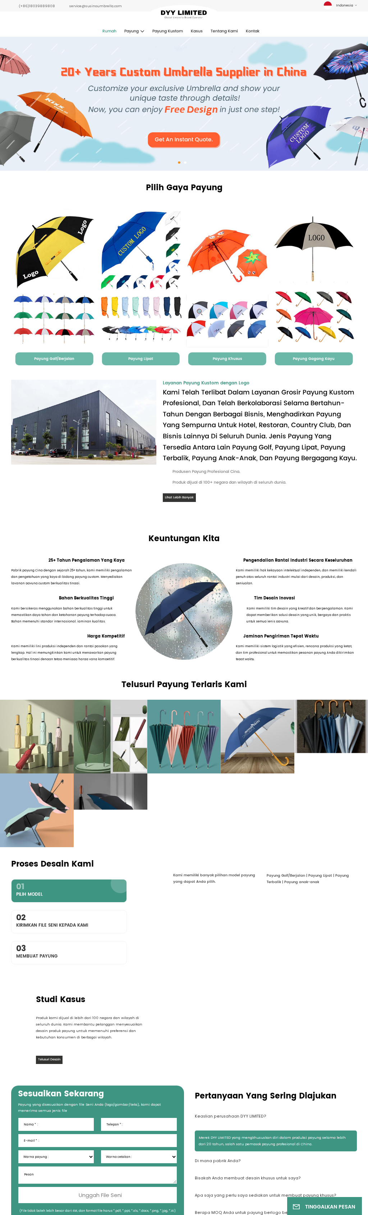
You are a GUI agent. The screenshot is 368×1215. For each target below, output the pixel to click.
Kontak (252, 31)
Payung (131, 31)
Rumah (109, 31)
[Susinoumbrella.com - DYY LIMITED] (184, 15)
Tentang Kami (224, 31)
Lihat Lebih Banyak (179, 497)
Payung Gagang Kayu (314, 359)
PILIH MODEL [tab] (29, 889)
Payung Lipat (140, 359)
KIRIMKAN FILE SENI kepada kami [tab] (52, 920)
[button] (179, 162)
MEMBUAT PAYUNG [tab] (37, 951)
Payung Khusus (227, 359)
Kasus (197, 31)
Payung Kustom (167, 31)
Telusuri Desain (49, 1089)
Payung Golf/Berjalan (54, 359)
